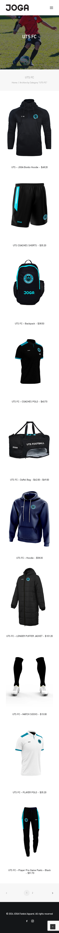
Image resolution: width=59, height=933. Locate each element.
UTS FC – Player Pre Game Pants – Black (29, 871)
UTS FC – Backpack (29, 323)
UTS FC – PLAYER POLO (29, 792)
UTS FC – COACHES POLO (29, 401)
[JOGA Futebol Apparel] (17, 7)
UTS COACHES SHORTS (29, 245)
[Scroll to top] (52, 926)
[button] (29, 128)
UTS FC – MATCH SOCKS (29, 714)
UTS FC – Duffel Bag (29, 479)
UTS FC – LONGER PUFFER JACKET (29, 636)
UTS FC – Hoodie (29, 557)
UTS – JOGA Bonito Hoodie (29, 167)
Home (14, 82)
